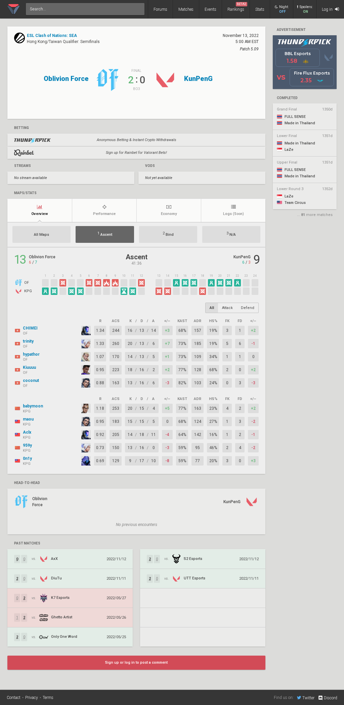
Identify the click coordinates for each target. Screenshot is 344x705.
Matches (186, 9)
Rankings (236, 7)
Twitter (308, 698)
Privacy (31, 698)
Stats (259, 9)
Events (210, 9)
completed (287, 98)
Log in (328, 9)
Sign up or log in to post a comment (136, 662)
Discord (330, 698)
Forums (160, 9)
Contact (13, 698)
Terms (48, 698)
